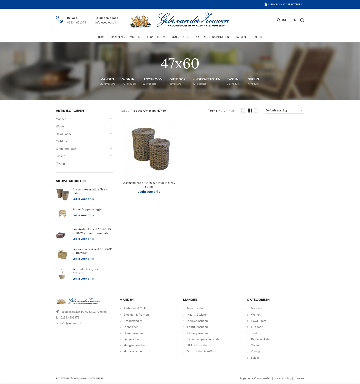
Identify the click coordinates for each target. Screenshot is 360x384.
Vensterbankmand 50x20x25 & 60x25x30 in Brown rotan (91, 231)
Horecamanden (134, 351)
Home (123, 110)
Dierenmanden (133, 333)
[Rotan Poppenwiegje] (62, 214)
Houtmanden (195, 308)
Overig (60, 163)
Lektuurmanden (197, 326)
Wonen (60, 126)
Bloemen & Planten (136, 314)
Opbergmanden (197, 333)
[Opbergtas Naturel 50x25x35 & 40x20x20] (62, 254)
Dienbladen (131, 326)
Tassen (60, 156)
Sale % (255, 357)
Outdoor (61, 141)
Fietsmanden (132, 339)
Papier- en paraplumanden (204, 339)
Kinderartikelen (66, 148)
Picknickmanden (197, 345)
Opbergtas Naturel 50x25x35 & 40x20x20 (92, 251)
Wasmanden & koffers (201, 351)
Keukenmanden (197, 320)
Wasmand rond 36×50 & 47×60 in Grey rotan (149, 184)
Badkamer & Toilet (136, 308)
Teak (254, 333)
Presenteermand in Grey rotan (89, 191)
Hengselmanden (134, 345)
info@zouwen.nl (105, 22)
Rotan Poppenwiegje (87, 209)
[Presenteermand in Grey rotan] (62, 194)
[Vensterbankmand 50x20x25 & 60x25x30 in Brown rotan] (62, 234)
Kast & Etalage (197, 314)
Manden (61, 119)
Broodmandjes (133, 320)
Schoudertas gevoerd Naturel (87, 271)
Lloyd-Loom (63, 134)
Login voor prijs (83, 198)
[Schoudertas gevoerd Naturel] (62, 274)
